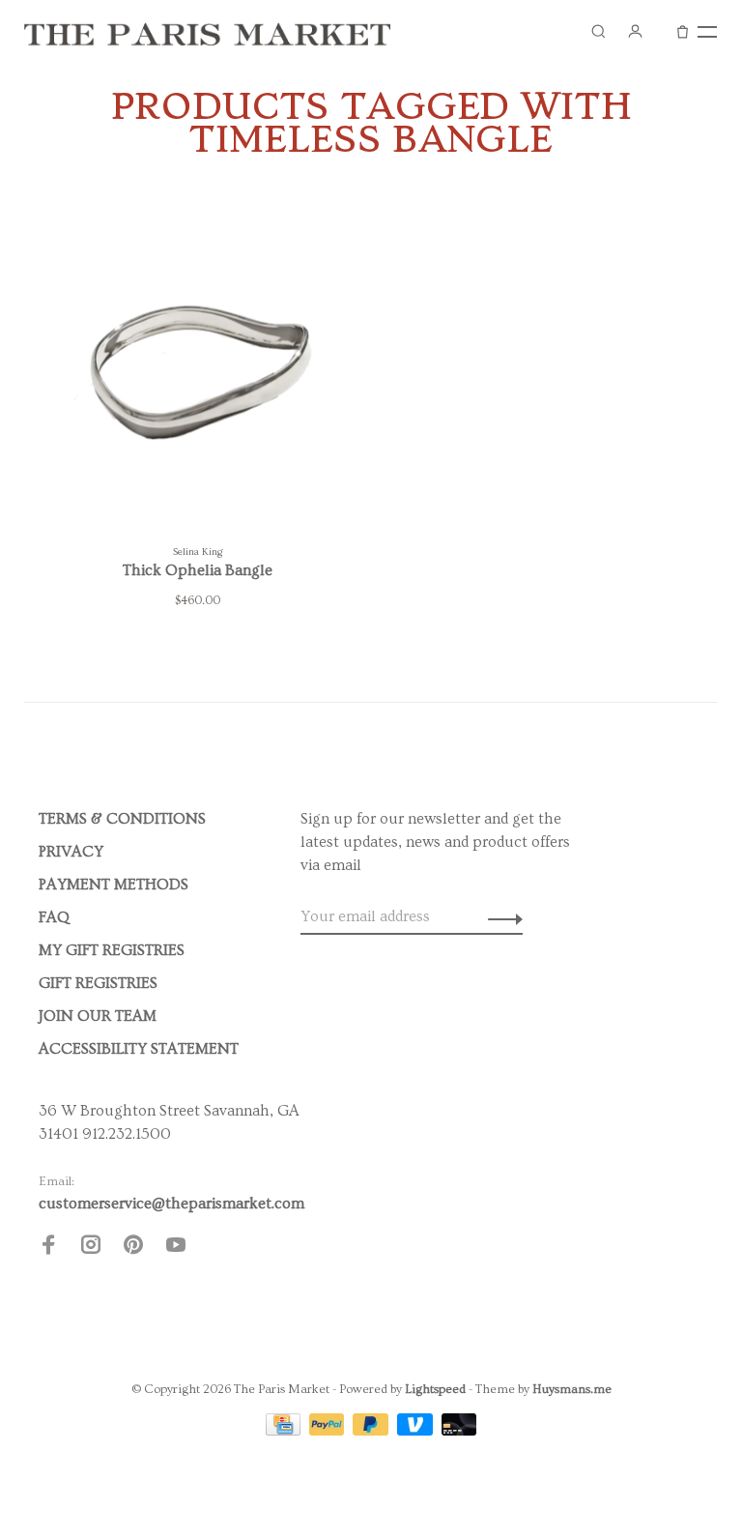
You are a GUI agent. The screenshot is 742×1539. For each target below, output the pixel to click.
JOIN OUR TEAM (98, 1016)
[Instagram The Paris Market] (90, 1248)
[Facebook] (48, 1248)
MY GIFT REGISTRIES (112, 950)
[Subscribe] (500, 916)
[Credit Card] (285, 1430)
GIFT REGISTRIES (98, 983)
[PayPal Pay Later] (372, 1430)
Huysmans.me (572, 1389)
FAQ (54, 917)
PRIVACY (71, 851)
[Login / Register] (634, 31)
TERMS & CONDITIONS (122, 819)
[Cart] (682, 31)
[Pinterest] (133, 1248)
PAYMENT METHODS (113, 884)
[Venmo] (417, 1430)
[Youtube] (176, 1248)
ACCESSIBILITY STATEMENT (139, 1049)
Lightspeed (435, 1389)
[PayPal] (329, 1430)
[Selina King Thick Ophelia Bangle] (198, 367)
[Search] (598, 31)
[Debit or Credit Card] (459, 1430)
